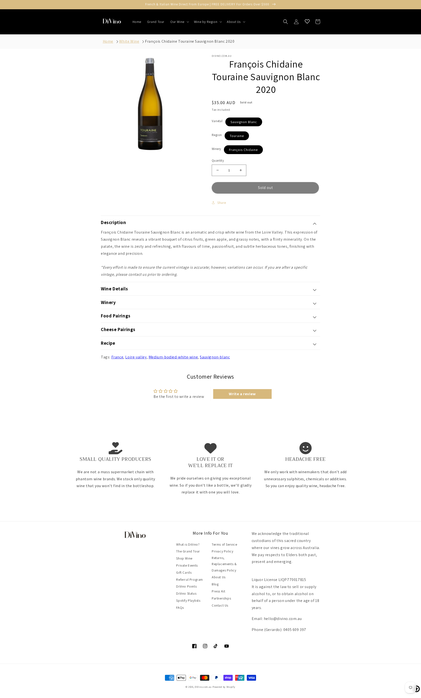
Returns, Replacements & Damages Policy (224, 564)
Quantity (218, 160)
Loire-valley (135, 357)
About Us (219, 577)
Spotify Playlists (188, 600)
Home (108, 41)
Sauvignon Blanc (243, 122)
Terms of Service (224, 544)
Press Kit (218, 591)
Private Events (187, 565)
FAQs (180, 607)
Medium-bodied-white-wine (173, 357)
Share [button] (221, 202)
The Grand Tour (188, 551)
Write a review (242, 393)
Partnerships (221, 598)
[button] (179, 22)
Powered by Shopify (223, 686)
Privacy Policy (222, 551)
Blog (215, 584)
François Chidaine (243, 149)
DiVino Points (186, 586)
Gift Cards (183, 572)
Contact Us (220, 605)
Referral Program (189, 579)
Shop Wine (184, 558)
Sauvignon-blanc (215, 357)
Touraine (237, 136)
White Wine (129, 41)
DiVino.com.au (203, 686)
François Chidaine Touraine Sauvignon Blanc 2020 (189, 41)
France (117, 357)
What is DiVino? (188, 544)
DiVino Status (186, 593)
